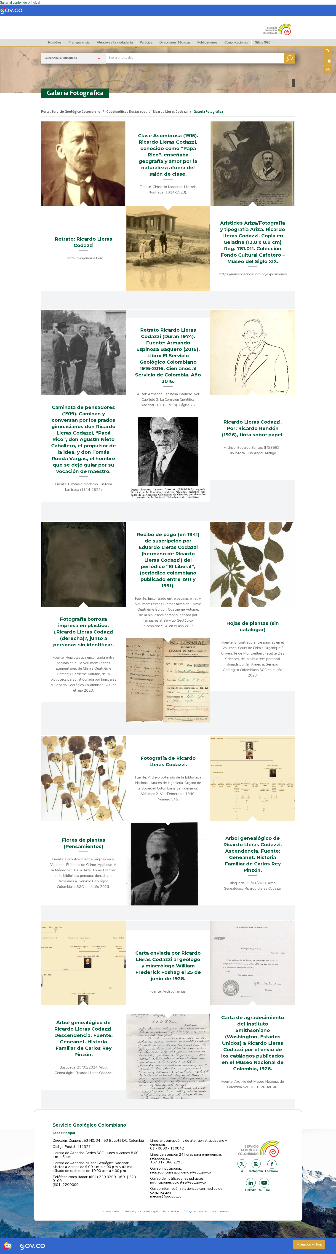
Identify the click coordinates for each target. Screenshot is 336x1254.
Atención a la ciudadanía (115, 42)
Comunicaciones (236, 42)
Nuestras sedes (111, 1211)
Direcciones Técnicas (175, 42)
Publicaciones (207, 42)
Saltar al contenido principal (20, 2)
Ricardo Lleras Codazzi (170, 111)
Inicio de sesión (220, 1211)
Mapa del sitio (171, 1211)
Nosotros (54, 42)
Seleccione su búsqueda (61, 58)
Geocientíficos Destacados (126, 111)
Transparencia (79, 42)
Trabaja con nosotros (195, 1211)
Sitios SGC (262, 42)
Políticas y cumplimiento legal (141, 1211)
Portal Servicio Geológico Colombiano (70, 111)
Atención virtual (309, 1244)
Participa (146, 42)
